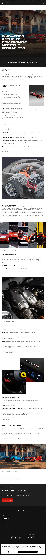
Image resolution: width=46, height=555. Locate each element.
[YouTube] (15, 537)
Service (4, 515)
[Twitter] (12, 537)
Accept (33, 551)
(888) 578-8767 (32, 534)
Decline (23, 551)
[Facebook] (8, 537)
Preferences (13, 551)
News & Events (6, 518)
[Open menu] (43, 3)
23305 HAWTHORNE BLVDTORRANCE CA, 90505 (34, 537)
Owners (4, 521)
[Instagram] (19, 537)
